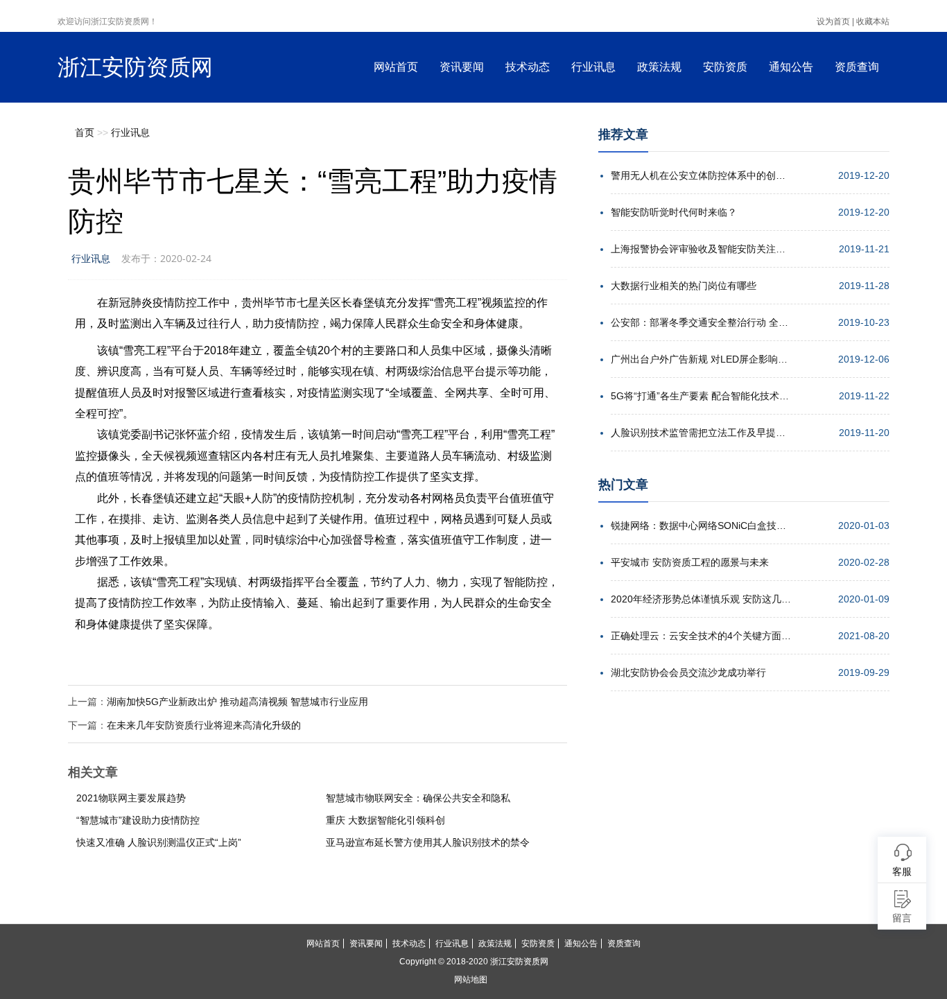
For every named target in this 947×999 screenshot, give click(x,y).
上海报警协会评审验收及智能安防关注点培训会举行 (701, 248)
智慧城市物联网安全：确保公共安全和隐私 (418, 797)
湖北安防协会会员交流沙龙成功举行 (688, 672)
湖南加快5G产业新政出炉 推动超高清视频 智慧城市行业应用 (237, 701)
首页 (84, 132)
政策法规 (659, 67)
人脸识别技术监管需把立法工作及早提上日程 (701, 432)
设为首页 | (835, 21)
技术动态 (527, 67)
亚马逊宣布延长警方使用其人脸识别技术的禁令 (428, 842)
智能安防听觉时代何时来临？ (674, 212)
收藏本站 (872, 21)
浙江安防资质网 (135, 67)
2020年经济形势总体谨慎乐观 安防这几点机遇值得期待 (701, 599)
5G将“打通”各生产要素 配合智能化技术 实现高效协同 (701, 395)
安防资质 (725, 67)
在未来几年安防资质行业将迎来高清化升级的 (204, 725)
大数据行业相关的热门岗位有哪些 (683, 285)
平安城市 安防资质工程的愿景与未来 (690, 562)
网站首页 (396, 67)
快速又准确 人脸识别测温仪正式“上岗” (158, 842)
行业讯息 (593, 67)
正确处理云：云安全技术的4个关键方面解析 (701, 635)
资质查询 (857, 67)
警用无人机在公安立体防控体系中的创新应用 (701, 175)
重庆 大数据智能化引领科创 (385, 820)
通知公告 (791, 67)
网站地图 (470, 979)
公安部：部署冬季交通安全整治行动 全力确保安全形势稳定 (701, 322)
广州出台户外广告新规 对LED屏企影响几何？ (701, 359)
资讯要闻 (462, 67)
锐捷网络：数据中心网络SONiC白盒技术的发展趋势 (701, 525)
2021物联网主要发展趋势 (131, 797)
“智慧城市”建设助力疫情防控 (138, 820)
